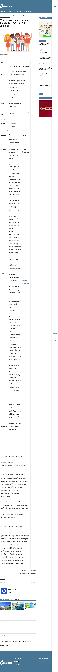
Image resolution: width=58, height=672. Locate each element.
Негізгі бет (3, 11)
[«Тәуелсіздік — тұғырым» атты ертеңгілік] (30, 605)
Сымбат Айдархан (12, 589)
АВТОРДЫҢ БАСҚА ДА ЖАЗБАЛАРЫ (16, 599)
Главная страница (3, 15)
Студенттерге (27, 11)
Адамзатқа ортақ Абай (43, 78)
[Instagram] (51, 1)
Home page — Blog (11, 15)
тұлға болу (26, 579)
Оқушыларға (19, 11)
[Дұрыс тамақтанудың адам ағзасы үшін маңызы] (18, 606)
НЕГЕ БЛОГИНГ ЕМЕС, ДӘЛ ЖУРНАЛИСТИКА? (44, 44)
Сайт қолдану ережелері (12, 0)
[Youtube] (49, 662)
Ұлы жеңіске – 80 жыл (43, 81)
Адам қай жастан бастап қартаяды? (29, 583)
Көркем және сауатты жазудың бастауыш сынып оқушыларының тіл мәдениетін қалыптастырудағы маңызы (47, 68)
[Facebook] (49, 1)
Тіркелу (1, 0)
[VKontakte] (46, 662)
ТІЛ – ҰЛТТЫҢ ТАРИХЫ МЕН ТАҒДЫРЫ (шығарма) (46, 49)
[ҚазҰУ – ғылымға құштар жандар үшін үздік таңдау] (5, 606)
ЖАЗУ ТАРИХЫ (42, 63)
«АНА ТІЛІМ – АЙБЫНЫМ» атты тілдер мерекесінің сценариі (46, 53)
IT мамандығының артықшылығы (6, 583)
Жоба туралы (5, 0)
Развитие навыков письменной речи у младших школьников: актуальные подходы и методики (46, 58)
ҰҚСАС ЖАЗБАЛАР (4, 599)
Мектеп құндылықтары (10, 579)
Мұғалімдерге (10, 11)
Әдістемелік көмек (19, 15)
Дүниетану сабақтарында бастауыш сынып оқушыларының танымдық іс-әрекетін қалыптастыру (47, 86)
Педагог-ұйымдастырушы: (19, 579)
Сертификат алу (19, 0)
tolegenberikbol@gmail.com (27, 664)
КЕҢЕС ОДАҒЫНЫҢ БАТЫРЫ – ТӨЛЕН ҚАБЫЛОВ (46, 74)
